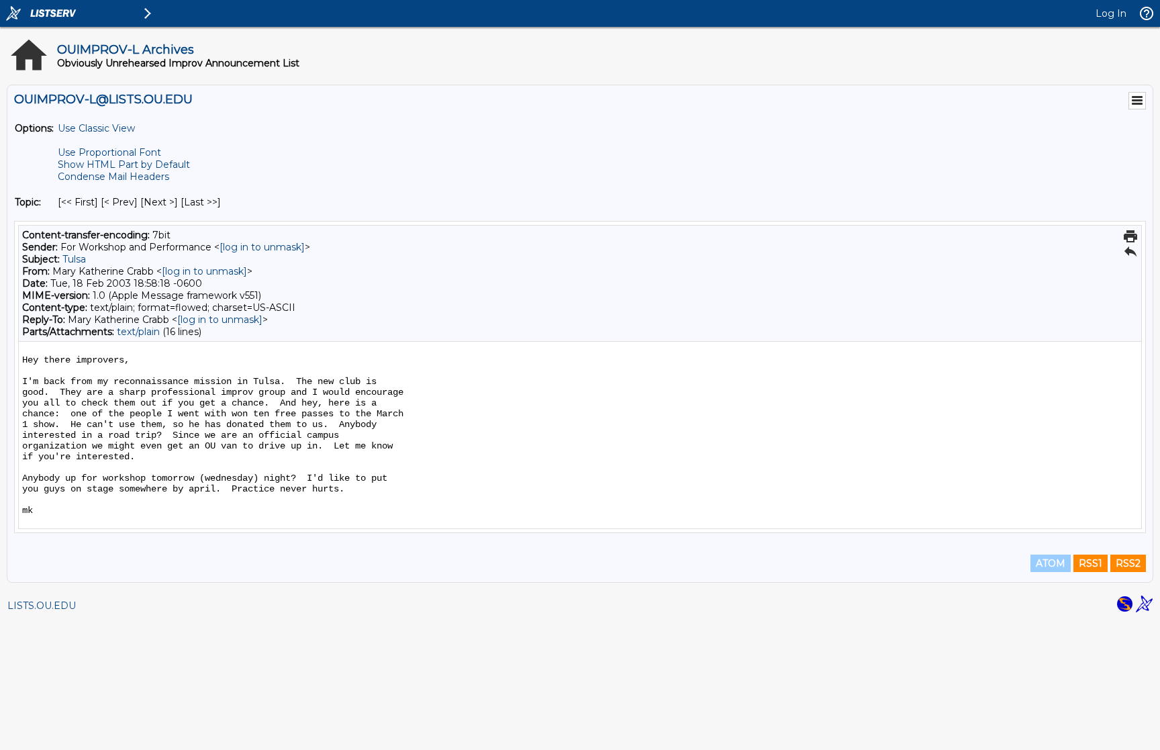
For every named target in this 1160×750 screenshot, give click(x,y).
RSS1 (1090, 563)
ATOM (1050, 563)
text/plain (138, 332)
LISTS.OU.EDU (41, 606)
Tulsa (74, 259)
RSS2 (1128, 563)
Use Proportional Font (109, 152)
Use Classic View (96, 128)
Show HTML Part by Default (124, 164)
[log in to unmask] (262, 247)
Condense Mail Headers (113, 177)
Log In (1111, 13)
